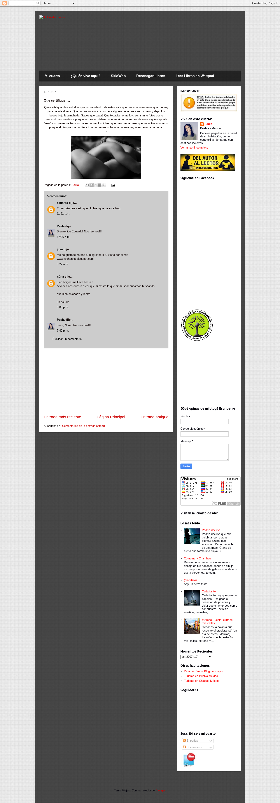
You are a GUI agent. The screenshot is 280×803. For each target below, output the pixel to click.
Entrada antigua (154, 417)
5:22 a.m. (63, 264)
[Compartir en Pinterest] (104, 185)
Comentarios (194, 747)
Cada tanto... (210, 591)
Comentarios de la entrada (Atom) (83, 425)
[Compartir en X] (95, 185)
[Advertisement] (106, 381)
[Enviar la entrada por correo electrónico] (112, 185)
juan (60, 249)
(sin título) (190, 580)
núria (60, 276)
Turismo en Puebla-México (201, 676)
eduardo (62, 202)
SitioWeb (118, 76)
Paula (76, 185)
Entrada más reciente (62, 417)
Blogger (160, 790)
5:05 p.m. (63, 307)
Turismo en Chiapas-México (201, 680)
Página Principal (111, 417)
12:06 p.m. (63, 237)
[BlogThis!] (91, 185)
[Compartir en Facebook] (100, 185)
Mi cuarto (52, 76)
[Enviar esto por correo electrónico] (87, 185)
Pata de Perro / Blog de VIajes (203, 671)
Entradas (192, 740)
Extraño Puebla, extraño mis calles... (217, 621)
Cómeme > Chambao (197, 558)
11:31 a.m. (63, 213)
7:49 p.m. (63, 330)
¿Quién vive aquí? (85, 76)
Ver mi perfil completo (194, 147)
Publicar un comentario (67, 339)
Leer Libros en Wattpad (195, 76)
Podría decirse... (212, 530)
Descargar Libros (150, 76)
